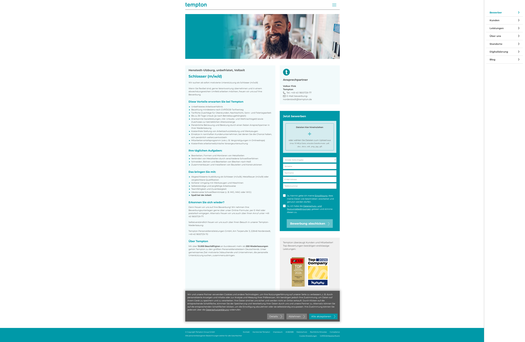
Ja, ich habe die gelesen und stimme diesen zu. (309, 209)
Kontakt (246, 332)
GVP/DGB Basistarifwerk (330, 336)
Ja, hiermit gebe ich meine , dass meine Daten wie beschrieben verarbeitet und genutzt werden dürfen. (310, 198)
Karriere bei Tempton (261, 332)
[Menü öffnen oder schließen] (334, 5)
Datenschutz (302, 332)
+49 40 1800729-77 (301, 92)
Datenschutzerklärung (217, 309)
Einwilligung (321, 195)
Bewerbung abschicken (307, 223)
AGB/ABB (290, 332)
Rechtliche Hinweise (318, 332)
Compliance (335, 332)
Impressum (278, 332)
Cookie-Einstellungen (308, 336)
